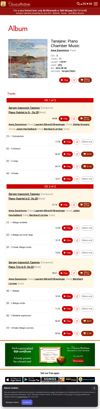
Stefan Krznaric (81, 124)
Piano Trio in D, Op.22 (21, 266)
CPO (60, 65)
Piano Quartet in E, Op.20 (23, 198)
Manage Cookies (12, 402)
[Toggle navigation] (95, 4)
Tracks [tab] (11, 93)
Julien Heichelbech (26, 129)
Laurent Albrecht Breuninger (50, 124)
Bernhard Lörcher (53, 129)
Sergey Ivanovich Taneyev (24, 107)
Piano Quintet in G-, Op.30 (24, 112)
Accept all (27, 402)
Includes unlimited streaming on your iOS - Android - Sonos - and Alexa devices (50, 13)
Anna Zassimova (60, 50)
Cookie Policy (23, 397)
